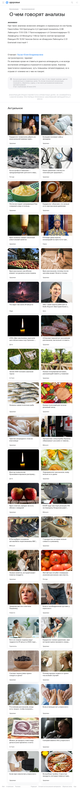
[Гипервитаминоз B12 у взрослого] (56, 733)
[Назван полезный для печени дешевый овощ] (56, 398)
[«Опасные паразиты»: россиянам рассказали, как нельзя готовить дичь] (56, 331)
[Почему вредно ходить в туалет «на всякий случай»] (56, 666)
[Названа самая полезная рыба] (23, 398)
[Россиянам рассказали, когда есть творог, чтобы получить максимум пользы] (23, 699)
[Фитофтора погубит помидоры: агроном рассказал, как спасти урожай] (56, 565)
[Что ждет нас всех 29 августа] (23, 297)
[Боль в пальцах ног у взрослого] (56, 699)
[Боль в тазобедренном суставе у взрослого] (56, 599)
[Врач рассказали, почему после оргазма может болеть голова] (56, 264)
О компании (9, 786)
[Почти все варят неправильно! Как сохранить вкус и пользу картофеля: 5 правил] (23, 197)
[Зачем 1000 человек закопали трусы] (23, 364)
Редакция (34, 786)
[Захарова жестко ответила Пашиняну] (23, 599)
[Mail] (7, 2)
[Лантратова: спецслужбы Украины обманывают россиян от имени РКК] (56, 431)
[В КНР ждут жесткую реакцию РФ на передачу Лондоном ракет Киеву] (56, 498)
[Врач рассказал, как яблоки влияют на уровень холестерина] (23, 264)
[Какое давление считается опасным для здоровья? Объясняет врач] (56, 163)
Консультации (14, 9)
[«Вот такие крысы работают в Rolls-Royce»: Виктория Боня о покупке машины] (56, 297)
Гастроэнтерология (27, 9)
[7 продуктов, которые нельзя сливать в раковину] (56, 532)
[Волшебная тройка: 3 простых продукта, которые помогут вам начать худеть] (56, 767)
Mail (3, 786)
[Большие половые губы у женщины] (56, 130)
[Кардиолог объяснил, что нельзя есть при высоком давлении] (56, 197)
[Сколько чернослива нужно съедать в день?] (23, 666)
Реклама (17, 786)
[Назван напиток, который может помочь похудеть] (23, 565)
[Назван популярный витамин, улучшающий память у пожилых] (56, 364)
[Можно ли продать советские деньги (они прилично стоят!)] (23, 733)
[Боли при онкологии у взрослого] (23, 767)
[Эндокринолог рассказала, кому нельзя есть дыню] (56, 465)
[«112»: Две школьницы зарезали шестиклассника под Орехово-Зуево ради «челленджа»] (23, 331)
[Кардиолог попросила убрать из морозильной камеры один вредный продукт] (23, 130)
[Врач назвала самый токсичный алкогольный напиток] (23, 230)
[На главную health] (14, 2)
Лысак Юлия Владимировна (30, 55)
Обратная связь (67, 786)
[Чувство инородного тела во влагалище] (23, 431)
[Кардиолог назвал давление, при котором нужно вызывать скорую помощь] (56, 632)
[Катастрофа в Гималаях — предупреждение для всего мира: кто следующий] (23, 163)
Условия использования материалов (49, 786)
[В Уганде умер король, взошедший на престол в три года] (56, 230)
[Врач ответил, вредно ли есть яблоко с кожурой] (23, 498)
